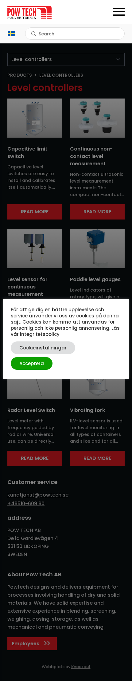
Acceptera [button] (31, 363)
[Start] (36, 12)
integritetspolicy (40, 334)
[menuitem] (11, 33)
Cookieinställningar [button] (43, 348)
